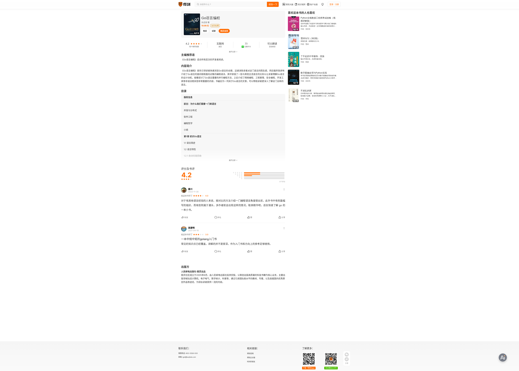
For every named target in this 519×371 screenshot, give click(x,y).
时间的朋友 (251, 362)
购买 (205, 31)
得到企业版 (251, 358)
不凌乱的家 (306, 91)
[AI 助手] (503, 357)
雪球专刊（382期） (310, 38)
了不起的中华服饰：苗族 (312, 56)
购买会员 (224, 31)
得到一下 (273, 4)
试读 (214, 31)
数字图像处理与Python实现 (314, 73)
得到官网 (250, 354)
